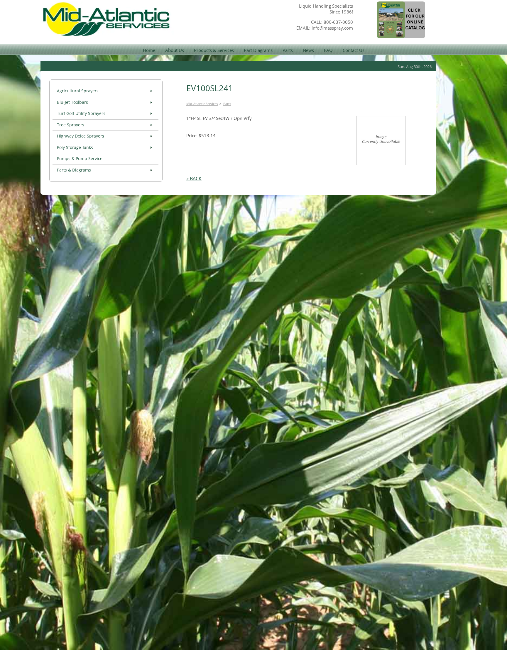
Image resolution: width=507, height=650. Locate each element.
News (308, 50)
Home (149, 50)
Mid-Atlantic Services (202, 103)
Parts (288, 50)
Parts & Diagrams (74, 170)
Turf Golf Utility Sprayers (81, 113)
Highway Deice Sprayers (80, 136)
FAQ (328, 50)
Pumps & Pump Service (79, 158)
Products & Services (214, 50)
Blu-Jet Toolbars (72, 102)
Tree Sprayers (70, 125)
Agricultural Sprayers (78, 91)
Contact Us (353, 50)
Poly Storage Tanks (75, 147)
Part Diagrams (258, 50)
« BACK (194, 178)
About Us (174, 50)
